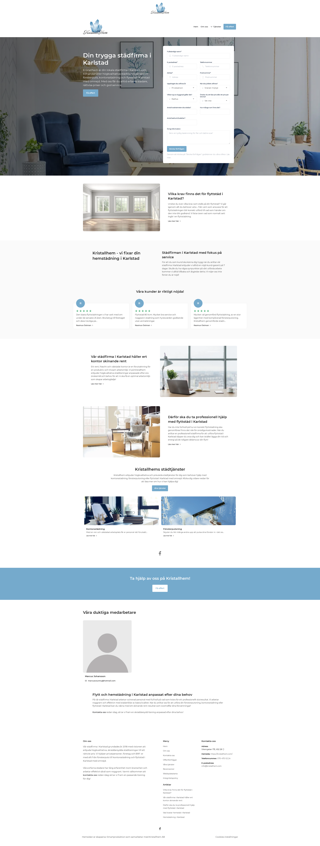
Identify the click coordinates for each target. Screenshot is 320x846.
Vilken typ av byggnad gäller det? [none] (179, 95)
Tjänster (217, 26)
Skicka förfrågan (176, 149)
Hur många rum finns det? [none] (210, 107)
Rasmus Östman (83, 325)
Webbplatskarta (170, 774)
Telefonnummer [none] (206, 62)
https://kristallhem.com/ (221, 754)
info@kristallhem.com (212, 766)
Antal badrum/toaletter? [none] (176, 118)
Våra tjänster (160, 488)
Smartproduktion (116, 837)
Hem (196, 26)
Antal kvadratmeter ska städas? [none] (179, 107)
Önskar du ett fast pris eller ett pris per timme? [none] (214, 96)
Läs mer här (173, 221)
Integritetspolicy (170, 778)
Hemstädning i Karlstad (173, 817)
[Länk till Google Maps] (223, 749)
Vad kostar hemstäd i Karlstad (176, 813)
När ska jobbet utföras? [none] (209, 84)
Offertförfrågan (170, 760)
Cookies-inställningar (227, 837)
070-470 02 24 (223, 758)
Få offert (90, 93)
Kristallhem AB (157, 837)
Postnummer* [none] (205, 73)
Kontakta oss (169, 755)
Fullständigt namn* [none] (174, 52)
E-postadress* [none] (172, 62)
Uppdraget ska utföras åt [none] (176, 84)
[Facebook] (160, 828)
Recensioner (168, 769)
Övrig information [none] (173, 129)
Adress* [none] (170, 73)
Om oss (204, 26)
